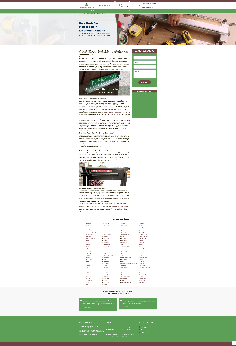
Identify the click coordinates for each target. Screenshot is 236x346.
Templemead (89, 280)
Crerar (122, 236)
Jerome (123, 255)
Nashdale (105, 267)
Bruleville (141, 229)
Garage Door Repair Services (113, 10)
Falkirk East (124, 242)
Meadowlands (142, 263)
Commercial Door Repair (112, 336)
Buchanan (88, 230)
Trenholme (124, 280)
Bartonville (124, 225)
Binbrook (105, 227)
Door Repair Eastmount (86, 13)
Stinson (141, 276)
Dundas (87, 240)
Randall (141, 271)
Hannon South (107, 251)
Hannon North (89, 251)
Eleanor (141, 240)
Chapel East (124, 232)
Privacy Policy (125, 336)
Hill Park (105, 253)
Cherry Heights (107, 234)
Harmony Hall (142, 251)
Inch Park (88, 255)
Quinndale (106, 271)
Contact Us (144, 10)
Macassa (88, 263)
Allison (123, 223)
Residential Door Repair (111, 334)
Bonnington (89, 229)
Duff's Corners (142, 238)
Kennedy (88, 257)
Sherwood (88, 276)
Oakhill (105, 269)
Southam (105, 276)
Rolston (88, 274)
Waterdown (106, 282)
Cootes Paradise (143, 234)
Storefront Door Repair (128, 334)
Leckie (87, 261)
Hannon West (124, 251)
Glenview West (125, 246)
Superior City (142, 278)
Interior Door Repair (127, 329)
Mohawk (123, 265)
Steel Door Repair (110, 332)
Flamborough (106, 244)
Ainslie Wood (89, 223)
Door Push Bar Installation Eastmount (99, 13)
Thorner (105, 280)
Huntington (142, 253)
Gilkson (87, 246)
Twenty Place (142, 280)
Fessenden (88, 244)
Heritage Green (89, 253)
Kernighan (106, 257)
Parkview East (124, 269)
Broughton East (107, 229)
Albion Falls (106, 223)
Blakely (141, 227)
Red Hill (87, 272)
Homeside (124, 253)
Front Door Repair (126, 327)
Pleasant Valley (89, 271)
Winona (87, 284)
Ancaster (141, 223)
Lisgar (122, 261)
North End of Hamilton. (145, 267)
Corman (105, 236)
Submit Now (144, 82)
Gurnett (105, 250)
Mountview (88, 267)
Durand (105, 240)
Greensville (88, 250)
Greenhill (123, 248)
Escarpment (106, 242)
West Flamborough (126, 282)
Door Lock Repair (110, 329)
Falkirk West (142, 242)
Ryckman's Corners (144, 274)
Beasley (141, 225)
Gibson (123, 244)
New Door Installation (127, 10)
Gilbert (141, 244)
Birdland (123, 227)
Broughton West (125, 229)
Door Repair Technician (89, 10)
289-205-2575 (147, 7)
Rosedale (105, 274)
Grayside (88, 248)
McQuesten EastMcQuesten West (129, 263)
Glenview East (107, 246)
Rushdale (123, 274)
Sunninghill (124, 278)
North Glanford (89, 269)
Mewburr (88, 265)
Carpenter (141, 230)
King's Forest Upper (126, 257)
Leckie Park (106, 261)
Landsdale (124, 259)
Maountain (106, 263)
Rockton (141, 272)
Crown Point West (90, 238)
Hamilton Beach (125, 250)
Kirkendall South (90, 259)
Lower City (141, 261)
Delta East (106, 238)
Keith (140, 255)
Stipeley (88, 278)
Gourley (141, 246)
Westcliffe (141, 282)
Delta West (124, 238)
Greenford (106, 248)
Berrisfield (88, 227)
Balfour (87, 225)
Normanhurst (124, 267)
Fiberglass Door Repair (128, 332)
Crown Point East (143, 236)
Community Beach (126, 234)
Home (81, 10)
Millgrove (105, 265)
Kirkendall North (143, 257)
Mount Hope (142, 265)
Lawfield (141, 259)
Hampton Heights (143, 250)
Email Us (143, 329)
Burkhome (106, 230)
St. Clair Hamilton (125, 276)
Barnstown (106, 225)
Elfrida (87, 242)
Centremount (106, 232)
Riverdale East (107, 272)
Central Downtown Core (92, 232)
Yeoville (105, 284)
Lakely (105, 259)
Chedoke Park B (90, 234)
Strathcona (106, 278)
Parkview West (143, 269)
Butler (122, 230)
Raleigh (123, 271)
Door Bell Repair (110, 327)
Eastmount (124, 240)
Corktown (88, 236)
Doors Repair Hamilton (117, 343)
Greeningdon (142, 248)
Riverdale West (125, 272)
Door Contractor (100, 10)
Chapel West (142, 232)
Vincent (87, 282)
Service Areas (137, 10)
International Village (108, 255)
